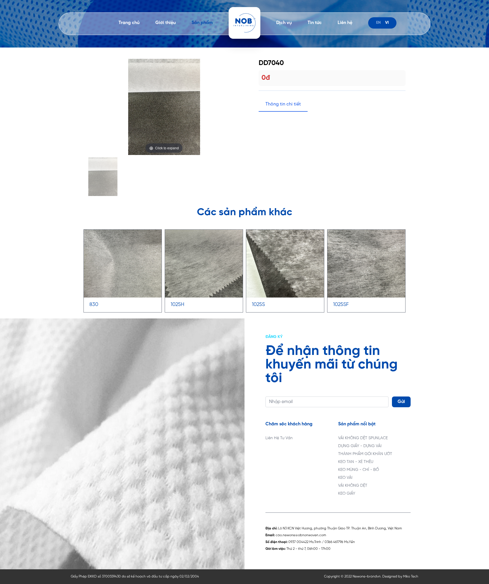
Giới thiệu (165, 22)
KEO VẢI (345, 478)
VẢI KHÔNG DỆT (352, 486)
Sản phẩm (202, 22)
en (378, 23)
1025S (258, 304)
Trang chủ (129, 22)
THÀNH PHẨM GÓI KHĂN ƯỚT (365, 454)
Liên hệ (345, 22)
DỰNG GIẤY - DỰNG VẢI (359, 446)
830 (93, 304)
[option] (163, 107)
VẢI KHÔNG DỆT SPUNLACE (363, 438)
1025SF (341, 304)
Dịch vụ (284, 22)
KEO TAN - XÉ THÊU (355, 462)
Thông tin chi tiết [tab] (283, 104)
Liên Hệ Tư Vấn (279, 438)
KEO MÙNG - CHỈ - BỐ (358, 470)
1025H (177, 304)
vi (387, 23)
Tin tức (315, 22)
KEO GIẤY (346, 494)
